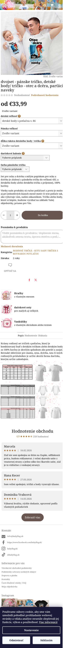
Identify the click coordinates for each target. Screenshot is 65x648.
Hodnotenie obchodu (32, 431)
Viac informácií (48, 622)
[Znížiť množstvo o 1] (3, 215)
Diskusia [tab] (42, 335)
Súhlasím (46, 640)
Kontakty (6, 579)
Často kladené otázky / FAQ (14, 583)
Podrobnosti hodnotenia (44, 95)
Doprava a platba (9, 575)
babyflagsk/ (12, 548)
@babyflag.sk (13, 554)
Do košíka (43, 215)
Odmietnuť (16, 640)
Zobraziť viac (32, 517)
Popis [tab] (21, 335)
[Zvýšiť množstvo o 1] (17, 215)
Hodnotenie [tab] (31, 335)
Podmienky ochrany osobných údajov (19, 571)
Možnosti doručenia (12, 246)
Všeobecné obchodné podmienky (17, 568)
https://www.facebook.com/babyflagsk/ (24, 542)
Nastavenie (31, 630)
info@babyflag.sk (15, 536)
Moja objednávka (9, 586)
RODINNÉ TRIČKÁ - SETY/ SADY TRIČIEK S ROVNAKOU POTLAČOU (35, 252)
